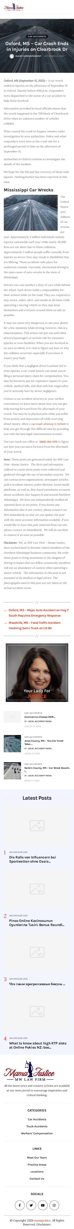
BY (38, 721)
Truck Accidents (36, 1126)
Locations (37, 1171)
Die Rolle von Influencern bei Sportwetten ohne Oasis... (32, 859)
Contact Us (37, 1178)
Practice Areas (37, 1164)
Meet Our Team (37, 1157)
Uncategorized (18, 852)
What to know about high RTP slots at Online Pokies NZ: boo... (38, 1045)
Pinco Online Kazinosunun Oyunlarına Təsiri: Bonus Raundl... (36, 923)
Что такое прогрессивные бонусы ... (37, 984)
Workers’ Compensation (37, 1133)
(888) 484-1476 (48, 441)
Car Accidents (37, 36)
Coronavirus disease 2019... (39, 716)
